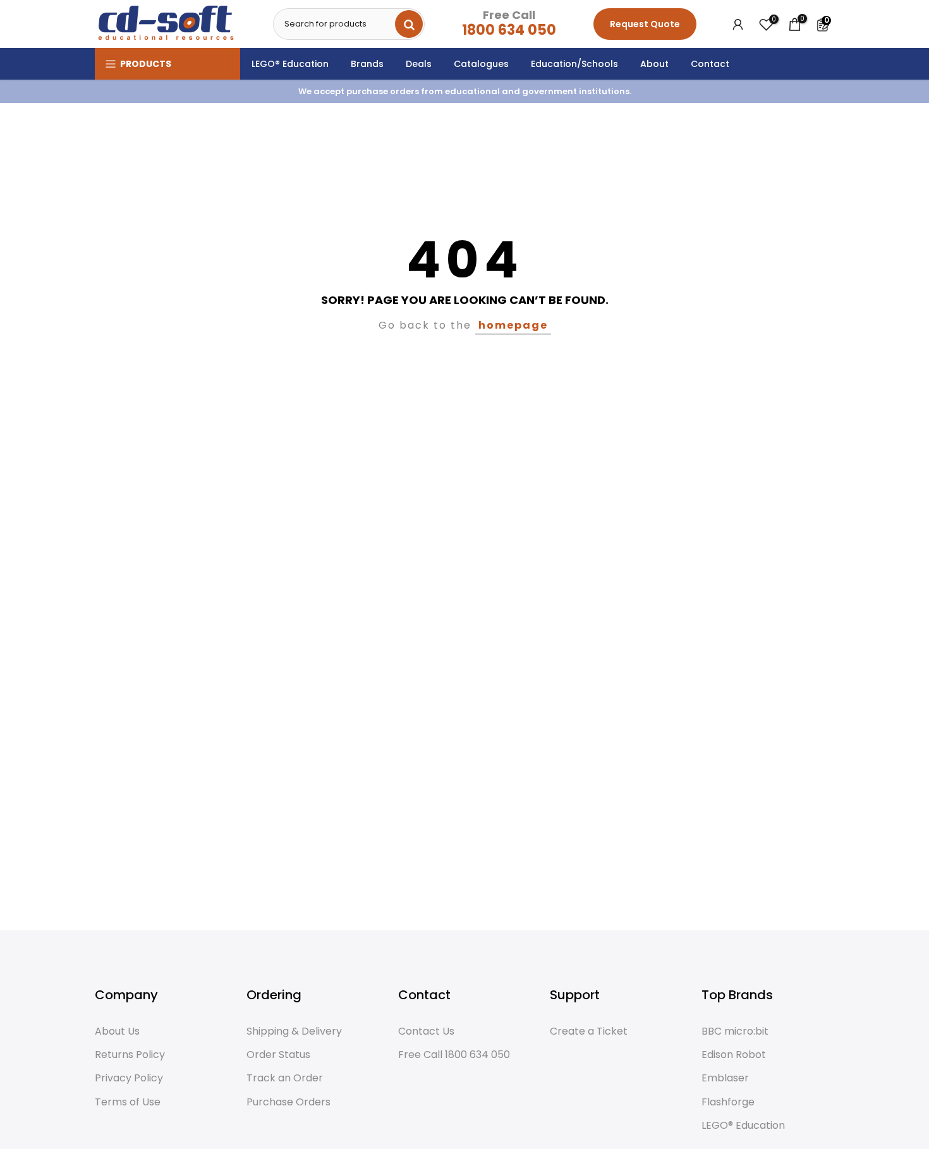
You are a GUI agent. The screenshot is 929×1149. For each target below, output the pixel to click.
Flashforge (728, 1102)
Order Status (278, 1055)
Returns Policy (130, 1055)
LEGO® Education (290, 64)
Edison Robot (733, 1055)
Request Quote (645, 24)
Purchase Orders (288, 1102)
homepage (513, 325)
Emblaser (725, 1078)
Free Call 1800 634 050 (454, 1055)
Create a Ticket (589, 1031)
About (654, 64)
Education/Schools (574, 64)
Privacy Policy (129, 1078)
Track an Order (284, 1078)
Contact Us (426, 1031)
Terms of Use (128, 1102)
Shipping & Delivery (294, 1031)
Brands (367, 64)
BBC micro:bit (734, 1031)
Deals (419, 64)
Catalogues (481, 64)
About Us (117, 1031)
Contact (710, 64)
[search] (409, 24)
